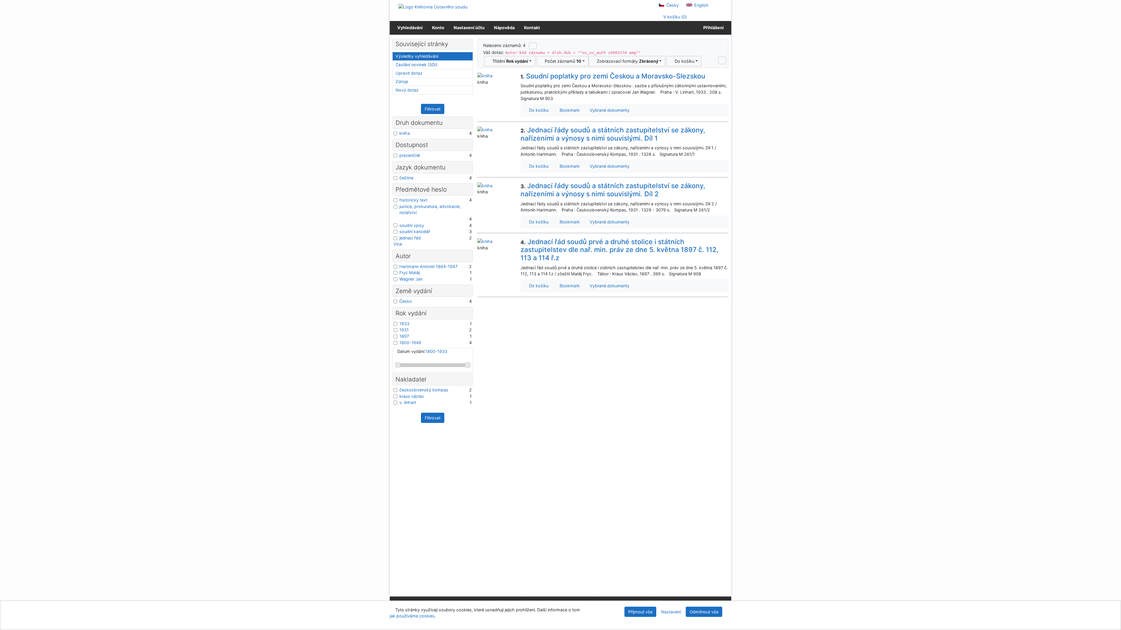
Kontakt (532, 27)
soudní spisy (411, 225)
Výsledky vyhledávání (417, 56)
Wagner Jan (410, 278)
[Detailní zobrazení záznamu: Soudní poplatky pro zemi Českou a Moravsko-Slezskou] (484, 75)
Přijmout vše (640, 611)
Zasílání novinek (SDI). (417, 64)
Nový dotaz (407, 90)
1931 (404, 329)
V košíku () (674, 16)
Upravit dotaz (409, 73)
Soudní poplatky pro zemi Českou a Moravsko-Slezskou (613, 76)
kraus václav (411, 396)
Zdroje (402, 81)
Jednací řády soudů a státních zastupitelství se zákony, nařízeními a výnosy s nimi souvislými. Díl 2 (613, 190)
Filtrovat (433, 108)
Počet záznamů (561, 61)
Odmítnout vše (704, 611)
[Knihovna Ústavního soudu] (432, 6)
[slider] (398, 365)
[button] (722, 60)
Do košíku (683, 61)
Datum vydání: (422, 351)
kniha (404, 133)
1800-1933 (436, 351)
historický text (413, 199)
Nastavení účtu (469, 27)
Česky (672, 5)
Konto (438, 27)
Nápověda (504, 27)
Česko (405, 301)
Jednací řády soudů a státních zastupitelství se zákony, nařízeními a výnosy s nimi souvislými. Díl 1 (613, 134)
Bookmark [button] (568, 110)
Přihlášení (713, 27)
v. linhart (407, 402)
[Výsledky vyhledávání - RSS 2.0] (533, 46)
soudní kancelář (414, 231)
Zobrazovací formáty (626, 61)
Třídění (509, 61)
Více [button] (398, 244)
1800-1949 (410, 342)
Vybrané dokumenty (609, 110)
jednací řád (410, 237)
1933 (404, 323)
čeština (406, 177)
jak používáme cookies (412, 615)
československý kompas (423, 389)
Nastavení (671, 611)
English (701, 5)
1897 (404, 336)
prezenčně (409, 155)
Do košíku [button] (538, 110)
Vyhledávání (410, 27)
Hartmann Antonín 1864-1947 (428, 266)
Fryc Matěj (409, 272)
